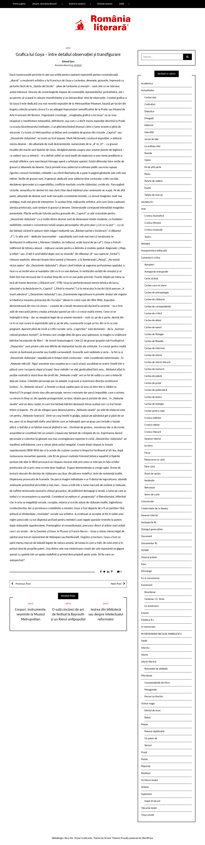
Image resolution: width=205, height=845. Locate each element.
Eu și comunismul (150, 578)
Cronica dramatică (154, 216)
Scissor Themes (112, 838)
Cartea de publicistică (155, 390)
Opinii (147, 160)
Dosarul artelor (149, 557)
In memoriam (148, 627)
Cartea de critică (153, 313)
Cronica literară (152, 432)
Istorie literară (148, 662)
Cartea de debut (152, 320)
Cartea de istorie (153, 355)
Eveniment (146, 585)
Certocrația (150, 97)
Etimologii (146, 571)
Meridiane (146, 675)
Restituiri (146, 773)
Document (146, 536)
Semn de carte (152, 494)
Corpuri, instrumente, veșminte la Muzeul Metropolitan (30, 615)
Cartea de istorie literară (157, 362)
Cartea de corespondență (157, 306)
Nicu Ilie (69, 838)
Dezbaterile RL (148, 522)
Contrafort (149, 104)
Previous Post (23, 583)
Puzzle (147, 188)
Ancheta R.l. (147, 202)
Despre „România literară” (44, 4)
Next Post (116, 583)
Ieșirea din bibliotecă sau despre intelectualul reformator (105, 615)
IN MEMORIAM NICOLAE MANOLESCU (161, 634)
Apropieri (149, 264)
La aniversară (151, 606)
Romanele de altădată (156, 669)
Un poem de (150, 738)
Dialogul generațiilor (152, 529)
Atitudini (145, 244)
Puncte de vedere (153, 181)
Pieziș (147, 174)
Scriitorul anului (149, 780)
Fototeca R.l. (147, 620)
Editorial (148, 125)
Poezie (144, 724)
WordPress (147, 838)
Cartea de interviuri (154, 348)
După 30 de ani (152, 801)
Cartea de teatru (153, 397)
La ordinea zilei (152, 146)
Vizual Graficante (83, 838)
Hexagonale (150, 689)
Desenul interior (152, 439)
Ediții (121, 4)
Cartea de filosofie (153, 341)
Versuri (148, 745)
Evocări (145, 613)
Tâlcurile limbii (149, 808)
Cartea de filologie (154, 334)
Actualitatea (147, 90)
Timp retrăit (147, 815)
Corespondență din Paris (157, 683)
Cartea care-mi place (155, 285)
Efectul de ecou (152, 710)
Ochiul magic (148, 703)
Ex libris (148, 446)
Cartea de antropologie (156, 292)
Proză (144, 752)
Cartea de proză (152, 383)
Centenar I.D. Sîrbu (154, 599)
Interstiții (149, 132)
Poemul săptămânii (154, 731)
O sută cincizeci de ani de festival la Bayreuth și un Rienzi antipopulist (68, 615)
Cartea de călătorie (154, 299)
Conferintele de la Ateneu (154, 508)
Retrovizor (149, 487)
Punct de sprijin (152, 474)
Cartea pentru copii (154, 411)
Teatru (147, 237)
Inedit (144, 641)
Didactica (149, 111)
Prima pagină (19, 4)
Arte (68, 48)
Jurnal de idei (151, 139)
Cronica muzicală (153, 230)
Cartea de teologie (154, 404)
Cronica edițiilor (152, 418)
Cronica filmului (152, 223)
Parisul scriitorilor (153, 696)
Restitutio (149, 480)
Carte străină (151, 278)
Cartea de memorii (154, 369)
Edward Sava (68, 62)
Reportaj (145, 766)
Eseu (143, 564)
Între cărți (149, 466)
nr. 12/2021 (76, 65)
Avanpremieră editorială (154, 251)
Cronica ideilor (152, 425)
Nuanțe (148, 153)
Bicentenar (150, 592)
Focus (147, 453)
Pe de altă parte (152, 167)
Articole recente (104, 4)
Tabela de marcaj (153, 195)
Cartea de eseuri (153, 327)
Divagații (149, 118)
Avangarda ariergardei (156, 272)
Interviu (145, 648)
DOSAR (145, 550)
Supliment (146, 794)
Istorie (144, 655)
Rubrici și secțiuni (77, 4)
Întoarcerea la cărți (154, 460)
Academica (147, 83)
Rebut (147, 717)
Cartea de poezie (153, 376)
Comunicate (147, 501)
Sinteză (145, 787)
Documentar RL (149, 543)
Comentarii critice (150, 258)
